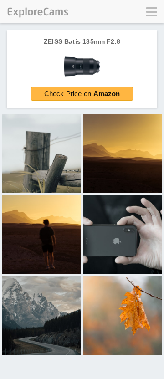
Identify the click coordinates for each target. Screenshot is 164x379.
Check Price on (82, 93)
